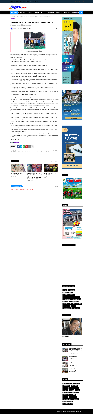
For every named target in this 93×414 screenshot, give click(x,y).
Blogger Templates (19, 410)
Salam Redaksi (65, 336)
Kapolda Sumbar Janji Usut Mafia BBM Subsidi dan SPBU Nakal (75, 363)
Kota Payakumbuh (67, 299)
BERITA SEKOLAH (67, 399)
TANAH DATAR (76, 308)
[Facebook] (18, 146)
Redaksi (28, 1)
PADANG (66, 301)
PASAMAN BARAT (67, 303)
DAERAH (37, 12)
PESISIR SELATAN (77, 303)
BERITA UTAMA (22, 12)
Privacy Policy (78, 411)
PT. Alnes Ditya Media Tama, (37, 410)
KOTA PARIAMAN (67, 297)
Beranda (12, 16)
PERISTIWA (76, 399)
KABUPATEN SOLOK (68, 292)
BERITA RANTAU (75, 392)
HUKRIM (43, 12)
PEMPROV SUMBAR (68, 401)
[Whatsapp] (24, 146)
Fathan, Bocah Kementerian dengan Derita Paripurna (17, 174)
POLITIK (65, 390)
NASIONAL (30, 12)
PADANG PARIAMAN (75, 301)
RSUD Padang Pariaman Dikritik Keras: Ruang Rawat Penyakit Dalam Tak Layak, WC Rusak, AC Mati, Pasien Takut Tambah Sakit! (75, 350)
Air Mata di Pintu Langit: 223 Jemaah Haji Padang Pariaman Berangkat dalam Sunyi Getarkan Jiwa (51, 175)
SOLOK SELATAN (67, 308)
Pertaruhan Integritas (73, 356)
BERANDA (14, 12)
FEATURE (16, 16)
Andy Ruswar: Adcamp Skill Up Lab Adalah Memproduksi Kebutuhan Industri (75, 370)
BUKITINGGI (72, 290)
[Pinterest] (26, 146)
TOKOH (78, 390)
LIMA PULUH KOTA (77, 299)
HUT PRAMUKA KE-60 (68, 403)
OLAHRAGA (59, 12)
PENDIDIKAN (51, 12)
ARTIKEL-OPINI (67, 383)
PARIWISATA (66, 394)
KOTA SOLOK (76, 297)
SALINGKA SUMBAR (75, 388)
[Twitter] (21, 146)
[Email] (29, 146)
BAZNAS (73, 394)
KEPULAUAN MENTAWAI (69, 294)
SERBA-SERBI (67, 12)
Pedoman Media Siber (34, 1)
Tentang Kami (23, 1)
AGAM (65, 290)
